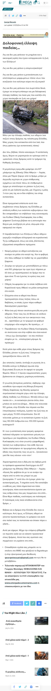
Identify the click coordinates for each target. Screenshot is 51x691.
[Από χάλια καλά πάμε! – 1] (41, 656)
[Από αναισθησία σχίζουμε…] (41, 621)
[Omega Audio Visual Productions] (25, 3)
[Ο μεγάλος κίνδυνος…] (41, 672)
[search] (39, 3)
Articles (8, 9)
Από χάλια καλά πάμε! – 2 (17, 640)
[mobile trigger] (5, 3)
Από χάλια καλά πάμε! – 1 (17, 655)
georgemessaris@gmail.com (19, 557)
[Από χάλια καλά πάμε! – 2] (41, 640)
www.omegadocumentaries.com (21, 583)
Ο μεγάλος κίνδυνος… (15, 671)
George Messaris (10, 22)
